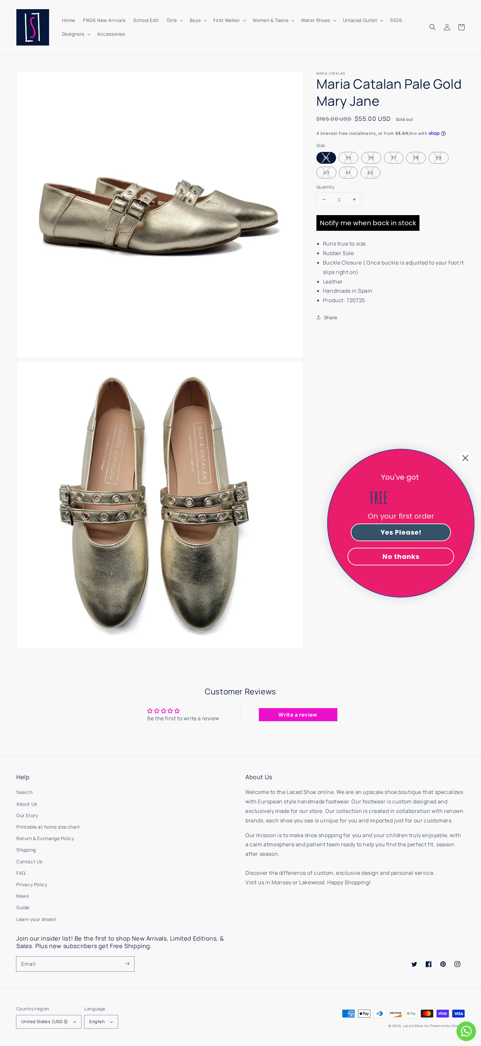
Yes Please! (401, 532)
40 (326, 172)
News (22, 896)
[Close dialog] (465, 458)
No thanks (401, 556)
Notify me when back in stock (368, 223)
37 (394, 157)
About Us (26, 804)
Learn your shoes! (36, 919)
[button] (432, 27)
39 (439, 157)
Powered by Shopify (447, 1025)
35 (348, 157)
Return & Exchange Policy (45, 838)
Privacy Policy (31, 884)
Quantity (325, 187)
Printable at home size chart (48, 827)
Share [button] (330, 317)
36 (371, 157)
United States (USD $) (44, 1021)
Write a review (297, 714)
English (97, 1021)
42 (370, 172)
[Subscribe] (127, 964)
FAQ (21, 873)
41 (348, 172)
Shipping (26, 850)
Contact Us (29, 861)
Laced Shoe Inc (416, 1025)
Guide (22, 907)
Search (24, 792)
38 (416, 157)
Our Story (27, 815)
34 (326, 157)
